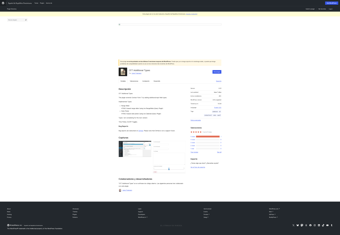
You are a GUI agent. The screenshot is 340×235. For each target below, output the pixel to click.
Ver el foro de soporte (198, 167)
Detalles (123, 81)
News (8, 211)
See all (219, 152)
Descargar (217, 72)
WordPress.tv (143, 217)
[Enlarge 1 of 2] (149, 143)
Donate (206, 214)
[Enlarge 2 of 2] (183, 143)
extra (214, 115)
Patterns (75, 217)
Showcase (76, 209)
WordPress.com (274, 209)
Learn (139, 209)
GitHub (140, 131)
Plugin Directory (11, 9)
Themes (75, 211)
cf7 (220, 111)
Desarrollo (157, 81)
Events (206, 211)
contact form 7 (208, 115)
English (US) (217, 107)
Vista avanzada (196, 120)
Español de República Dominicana (33, 225)
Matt (271, 211)
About (9, 209)
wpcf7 (219, 115)
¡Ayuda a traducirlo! (191, 14)
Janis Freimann (136, 73)
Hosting (9, 214)
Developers (141, 214)
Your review (194, 152)
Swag (206, 217)
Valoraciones (134, 81)
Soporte (218, 81)
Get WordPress (332, 3)
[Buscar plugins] (26, 20)
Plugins (75, 214)
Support (140, 211)
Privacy (9, 217)
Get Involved (207, 209)
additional (215, 111)
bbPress (272, 214)
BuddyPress (273, 217)
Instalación (145, 81)
